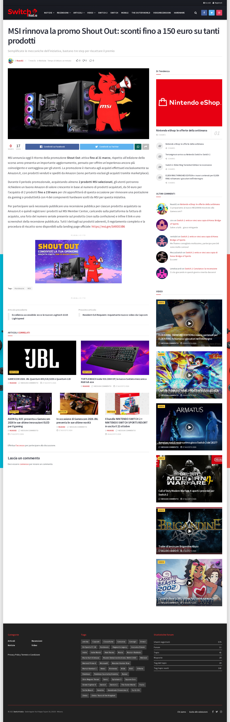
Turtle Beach (87, 690)
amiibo (85, 642)
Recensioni (63, 12)
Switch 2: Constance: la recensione (201, 268)
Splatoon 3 (116, 679)
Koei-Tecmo (109, 652)
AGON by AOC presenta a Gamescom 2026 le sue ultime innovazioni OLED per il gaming (29, 422)
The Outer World (141, 12)
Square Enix (130, 679)
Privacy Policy (14, 654)
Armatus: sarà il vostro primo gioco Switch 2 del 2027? (187, 442)
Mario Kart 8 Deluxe (90, 658)
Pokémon (86, 674)
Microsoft (104, 663)
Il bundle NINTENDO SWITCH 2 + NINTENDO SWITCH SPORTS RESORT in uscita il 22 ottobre (126, 422)
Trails (141, 685)
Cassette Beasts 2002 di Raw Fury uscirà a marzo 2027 (187, 598)
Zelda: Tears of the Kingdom (103, 695)
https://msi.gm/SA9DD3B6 (108, 226)
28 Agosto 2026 (189, 343)
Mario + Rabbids (134, 652)
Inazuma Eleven (138, 647)
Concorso (121, 642)
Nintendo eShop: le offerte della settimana (181, 130)
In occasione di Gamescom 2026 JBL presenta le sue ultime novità (77, 420)
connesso (24, 464)
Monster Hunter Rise (120, 663)
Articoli (77, 12)
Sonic (105, 679)
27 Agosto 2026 (49, 383)
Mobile (124, 12)
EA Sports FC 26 (89, 647)
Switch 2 (102, 12)
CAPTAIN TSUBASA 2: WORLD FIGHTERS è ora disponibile (188, 390)
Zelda (84, 695)
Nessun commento (29, 383)
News (103, 668)
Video (90, 12)
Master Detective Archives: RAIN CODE (119, 658)
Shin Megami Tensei (90, 679)
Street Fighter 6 (89, 685)
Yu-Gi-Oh (136, 690)
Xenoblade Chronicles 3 (118, 690)
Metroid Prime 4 (89, 663)
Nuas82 (20, 60)
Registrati (218, 3)
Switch (114, 12)
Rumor (125, 674)
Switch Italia (19, 711)
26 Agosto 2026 (114, 434)
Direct (143, 642)
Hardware (179, 12)
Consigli (132, 642)
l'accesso (20, 445)
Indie (84, 652)
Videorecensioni (162, 12)
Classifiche (108, 642)
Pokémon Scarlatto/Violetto (106, 674)
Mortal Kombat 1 (89, 668)
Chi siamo (181, 712)
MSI (29, 288)
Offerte (140, 668)
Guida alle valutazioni (198, 712)
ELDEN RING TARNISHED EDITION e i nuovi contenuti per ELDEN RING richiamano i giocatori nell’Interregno (192, 177)
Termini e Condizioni (30, 654)
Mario (120, 652)
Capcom (96, 642)
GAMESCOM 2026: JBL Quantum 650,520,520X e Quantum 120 (39, 378)
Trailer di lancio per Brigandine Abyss (178, 546)
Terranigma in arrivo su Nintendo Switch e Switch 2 (188, 154)
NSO (131, 668)
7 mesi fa (32, 60)
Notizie (48, 12)
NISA (123, 668)
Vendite (100, 690)
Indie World (96, 652)
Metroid (143, 658)
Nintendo (113, 668)
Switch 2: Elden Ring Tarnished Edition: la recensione (189, 165)
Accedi (208, 3)
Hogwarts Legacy (120, 647)
